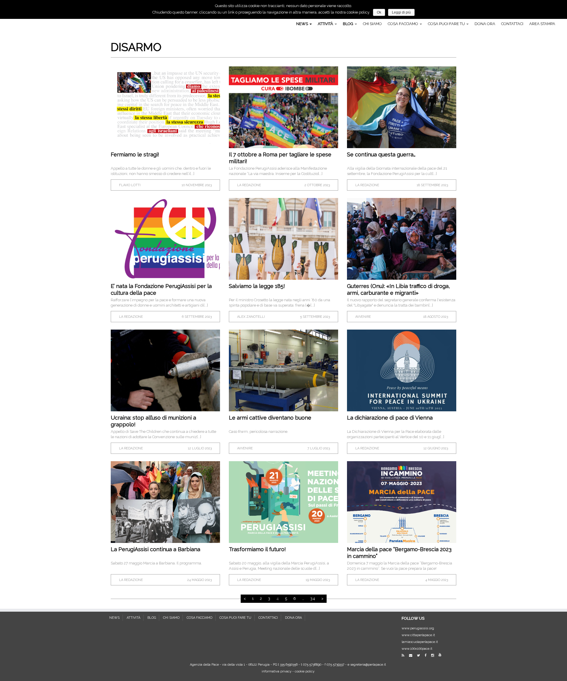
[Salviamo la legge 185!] (283, 239)
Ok (379, 12)
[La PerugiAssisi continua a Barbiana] (165, 502)
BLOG (348, 24)
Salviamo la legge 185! (257, 286)
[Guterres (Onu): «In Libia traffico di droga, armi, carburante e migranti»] (401, 239)
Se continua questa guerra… (381, 154)
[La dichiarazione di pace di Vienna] (401, 370)
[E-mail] (412, 655)
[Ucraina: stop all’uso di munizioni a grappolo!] (165, 370)
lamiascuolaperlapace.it (420, 642)
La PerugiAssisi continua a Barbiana (155, 549)
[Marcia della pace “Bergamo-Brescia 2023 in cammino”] (401, 502)
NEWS (302, 24)
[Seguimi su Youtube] (442, 655)
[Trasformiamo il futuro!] (283, 502)
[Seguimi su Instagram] (434, 655)
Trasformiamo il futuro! (257, 549)
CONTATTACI (512, 24)
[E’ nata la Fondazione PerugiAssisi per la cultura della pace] (165, 239)
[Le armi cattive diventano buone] (283, 370)
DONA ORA (485, 24)
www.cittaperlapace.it (418, 635)
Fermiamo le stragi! (135, 154)
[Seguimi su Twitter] (420, 655)
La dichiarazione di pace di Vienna (390, 418)
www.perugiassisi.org (418, 628)
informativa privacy (276, 671)
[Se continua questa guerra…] (401, 107)
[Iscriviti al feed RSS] (405, 655)
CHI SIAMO (372, 24)
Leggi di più (401, 12)
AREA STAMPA (542, 24)
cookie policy (305, 671)
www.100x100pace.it (417, 649)
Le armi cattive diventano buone (270, 418)
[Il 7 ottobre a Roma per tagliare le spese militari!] (283, 107)
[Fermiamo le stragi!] (165, 107)
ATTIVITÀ (326, 24)
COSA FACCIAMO (403, 24)
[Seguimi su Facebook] (427, 655)
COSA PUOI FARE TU (447, 24)
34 (312, 598)
